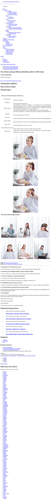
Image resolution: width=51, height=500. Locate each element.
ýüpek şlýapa (11, 18)
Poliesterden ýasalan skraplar (14, 32)
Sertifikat (8, 43)
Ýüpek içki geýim (9, 51)
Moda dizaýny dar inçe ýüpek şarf (10, 262)
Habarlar (5, 38)
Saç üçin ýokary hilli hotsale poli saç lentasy (13, 264)
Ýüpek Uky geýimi (10, 50)
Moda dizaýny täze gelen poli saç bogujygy (17, 313)
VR (4, 46)
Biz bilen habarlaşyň (7, 45)
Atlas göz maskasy (12, 13)
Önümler (5, 9)
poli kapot (10, 17)
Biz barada (5, 40)
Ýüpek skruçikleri (12, 33)
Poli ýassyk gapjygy (12, 25)
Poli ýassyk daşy (9, 52)
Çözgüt (4, 48)
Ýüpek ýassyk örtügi (12, 24)
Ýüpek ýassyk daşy (10, 49)
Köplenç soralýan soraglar (8, 39)
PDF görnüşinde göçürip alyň (15, 80)
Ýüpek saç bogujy (12, 36)
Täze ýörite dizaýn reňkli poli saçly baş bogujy (18, 318)
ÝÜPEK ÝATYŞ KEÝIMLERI (15, 28)
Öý (4, 8)
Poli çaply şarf (11, 21)
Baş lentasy (8, 34)
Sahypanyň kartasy (12, 355)
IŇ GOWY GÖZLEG (31, 355)
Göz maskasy (8, 11)
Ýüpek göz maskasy (12, 12)
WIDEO (7, 42)
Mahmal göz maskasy (13, 14)
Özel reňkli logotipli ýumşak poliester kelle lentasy (19, 334)
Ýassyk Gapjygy (9, 22)
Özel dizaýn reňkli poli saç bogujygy (16, 329)
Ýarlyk (7, 19)
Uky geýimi (8, 26)
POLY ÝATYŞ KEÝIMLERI (14, 27)
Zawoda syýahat (9, 44)
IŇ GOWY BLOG (21, 355)
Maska (7, 30)
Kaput (7, 15)
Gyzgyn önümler (4, 355)
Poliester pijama (9, 54)
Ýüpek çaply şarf (12, 20)
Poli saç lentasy (11, 37)
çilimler (7, 31)
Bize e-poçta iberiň (4, 80)
